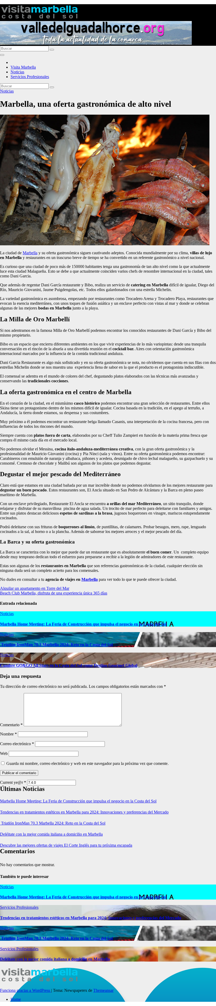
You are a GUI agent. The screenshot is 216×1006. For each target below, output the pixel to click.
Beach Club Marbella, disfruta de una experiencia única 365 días (53, 593)
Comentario (11, 725)
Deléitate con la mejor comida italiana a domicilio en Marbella (51, 834)
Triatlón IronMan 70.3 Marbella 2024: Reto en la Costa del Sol (56, 644)
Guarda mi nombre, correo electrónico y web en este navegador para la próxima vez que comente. (87, 763)
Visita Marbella (23, 67)
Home (16, 999)
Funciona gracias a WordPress (25, 990)
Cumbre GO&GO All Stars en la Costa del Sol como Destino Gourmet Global (68, 665)
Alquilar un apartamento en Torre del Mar (34, 588)
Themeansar (103, 990)
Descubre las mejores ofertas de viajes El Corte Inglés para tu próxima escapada (66, 845)
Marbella (30, 253)
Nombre (8, 734)
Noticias (17, 72)
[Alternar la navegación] (2, 55)
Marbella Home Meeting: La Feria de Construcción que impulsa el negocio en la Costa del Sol (83, 624)
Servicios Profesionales (30, 76)
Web (4, 753)
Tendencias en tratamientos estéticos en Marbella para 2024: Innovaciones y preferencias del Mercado (84, 812)
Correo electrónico (17, 743)
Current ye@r (13, 782)
